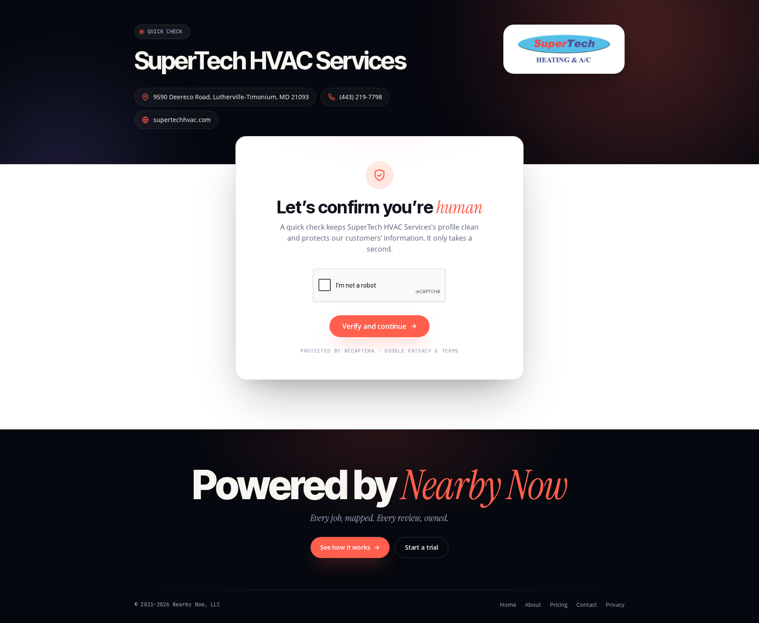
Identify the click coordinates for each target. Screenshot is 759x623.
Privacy (615, 605)
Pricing (558, 605)
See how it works (345, 547)
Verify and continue (374, 326)
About (533, 605)
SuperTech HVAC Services (270, 61)
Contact (586, 605)
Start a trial (421, 547)
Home (508, 605)
